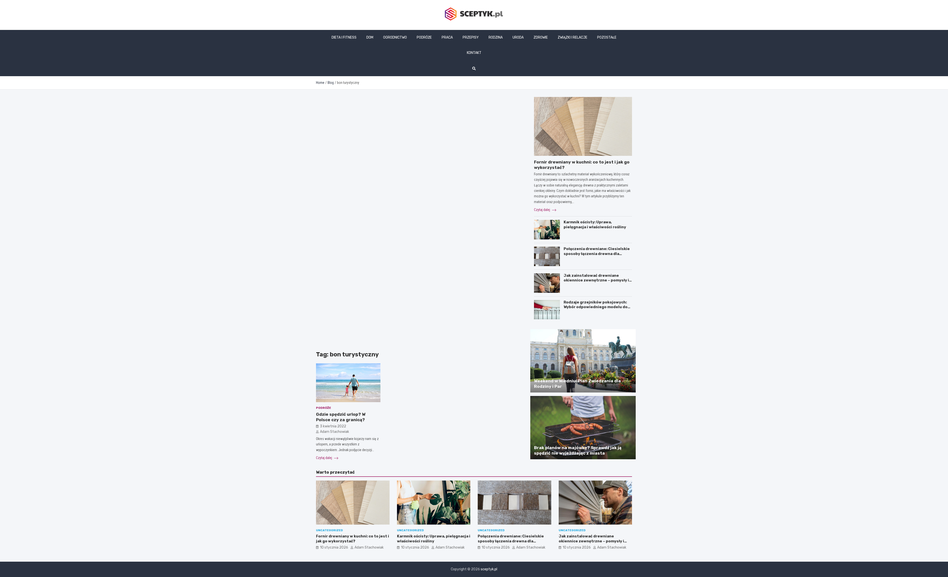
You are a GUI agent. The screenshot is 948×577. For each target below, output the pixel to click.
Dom (369, 37)
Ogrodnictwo (395, 37)
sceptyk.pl (489, 569)
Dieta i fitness (344, 37)
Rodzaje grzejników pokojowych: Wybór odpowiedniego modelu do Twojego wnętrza (596, 307)
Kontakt (474, 53)
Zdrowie (540, 37)
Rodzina (496, 37)
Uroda (518, 37)
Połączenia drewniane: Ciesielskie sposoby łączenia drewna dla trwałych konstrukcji (597, 254)
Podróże (424, 37)
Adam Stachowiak (334, 432)
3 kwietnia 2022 (333, 426)
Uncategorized (329, 530)
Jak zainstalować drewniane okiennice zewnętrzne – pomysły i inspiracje (596, 280)
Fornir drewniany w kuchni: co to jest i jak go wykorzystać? (352, 538)
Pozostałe (606, 37)
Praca (447, 37)
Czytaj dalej (324, 458)
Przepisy (471, 37)
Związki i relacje (572, 37)
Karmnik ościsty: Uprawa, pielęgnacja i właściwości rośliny (595, 224)
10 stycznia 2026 (334, 547)
